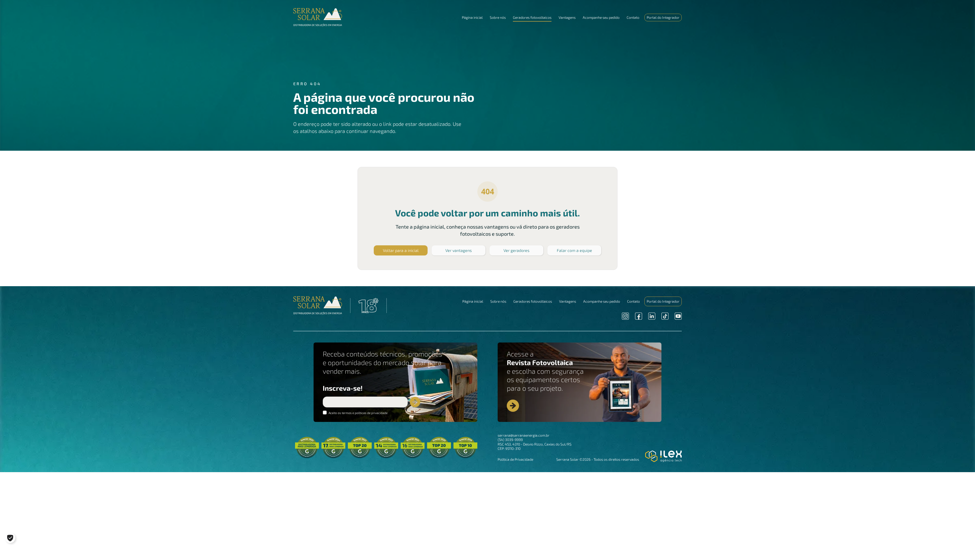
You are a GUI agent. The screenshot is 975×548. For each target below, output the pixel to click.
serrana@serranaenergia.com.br (523, 435)
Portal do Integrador (663, 17)
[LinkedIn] (651, 316)
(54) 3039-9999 (510, 439)
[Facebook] (638, 316)
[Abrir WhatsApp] (962, 535)
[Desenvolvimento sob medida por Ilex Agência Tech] (663, 456)
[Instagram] (625, 316)
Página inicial (472, 17)
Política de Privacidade (515, 459)
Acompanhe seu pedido (601, 17)
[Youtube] (678, 316)
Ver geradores (516, 250)
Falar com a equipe (574, 250)
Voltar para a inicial (401, 250)
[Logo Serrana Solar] (317, 305)
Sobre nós (498, 17)
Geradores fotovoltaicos (532, 17)
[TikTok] (665, 316)
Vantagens (567, 17)
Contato (633, 17)
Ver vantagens (458, 250)
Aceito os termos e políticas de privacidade (357, 413)
